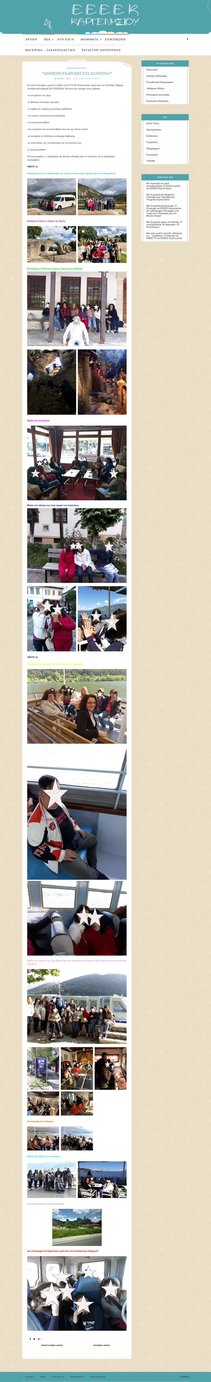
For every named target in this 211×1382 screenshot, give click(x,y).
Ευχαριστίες (152, 142)
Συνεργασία (152, 155)
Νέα (47, 39)
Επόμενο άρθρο (101, 1345)
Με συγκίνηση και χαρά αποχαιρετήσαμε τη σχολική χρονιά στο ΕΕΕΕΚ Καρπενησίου (163, 186)
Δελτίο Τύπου (152, 123)
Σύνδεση (185, 1377)
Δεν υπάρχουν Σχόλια (87, 78)
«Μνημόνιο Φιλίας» (155, 88)
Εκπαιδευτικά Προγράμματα (159, 82)
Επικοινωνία (115, 39)
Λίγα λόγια (65, 39)
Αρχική (31, 39)
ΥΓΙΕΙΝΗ (150, 161)
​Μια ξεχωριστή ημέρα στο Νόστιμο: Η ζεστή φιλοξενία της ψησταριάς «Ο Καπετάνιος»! (164, 224)
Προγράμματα (153, 148)
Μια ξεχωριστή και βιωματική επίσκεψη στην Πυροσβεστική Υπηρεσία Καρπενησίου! (160, 197)
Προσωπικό (151, 69)
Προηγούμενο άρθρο (52, 1345)
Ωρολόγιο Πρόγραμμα (156, 76)
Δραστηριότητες (77, 68)
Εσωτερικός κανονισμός (157, 94)
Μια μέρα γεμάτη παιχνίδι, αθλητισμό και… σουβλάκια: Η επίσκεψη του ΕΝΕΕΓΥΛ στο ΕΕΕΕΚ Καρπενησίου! (164, 235)
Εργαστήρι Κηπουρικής (101, 50)
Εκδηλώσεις (152, 136)
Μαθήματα (89, 39)
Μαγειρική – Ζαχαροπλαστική (50, 50)
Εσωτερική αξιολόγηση (157, 101)
